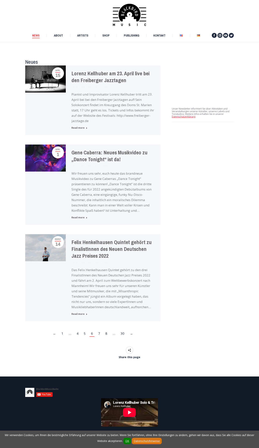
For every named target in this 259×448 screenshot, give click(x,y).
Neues (74, 86)
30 (122, 333)
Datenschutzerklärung (183, 116)
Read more (78, 127)
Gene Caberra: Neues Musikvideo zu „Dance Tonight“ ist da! (109, 156)
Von (86, 86)
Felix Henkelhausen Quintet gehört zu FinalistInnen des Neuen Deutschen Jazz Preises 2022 (111, 249)
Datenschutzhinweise (147, 441)
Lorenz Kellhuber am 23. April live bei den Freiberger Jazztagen (110, 77)
